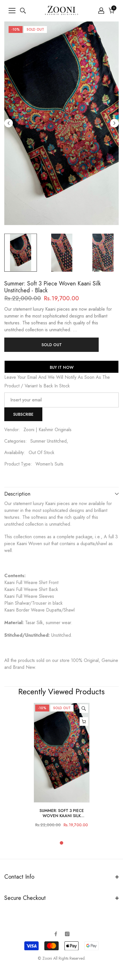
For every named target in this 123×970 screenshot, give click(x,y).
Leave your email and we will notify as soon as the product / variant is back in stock (57, 381)
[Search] (23, 10)
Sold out (51, 345)
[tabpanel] (61, 768)
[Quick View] (84, 708)
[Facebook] (55, 934)
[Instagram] (67, 934)
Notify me (84, 721)
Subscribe (23, 414)
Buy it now (62, 367)
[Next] (114, 123)
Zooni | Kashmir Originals (47, 429)
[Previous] (8, 123)
